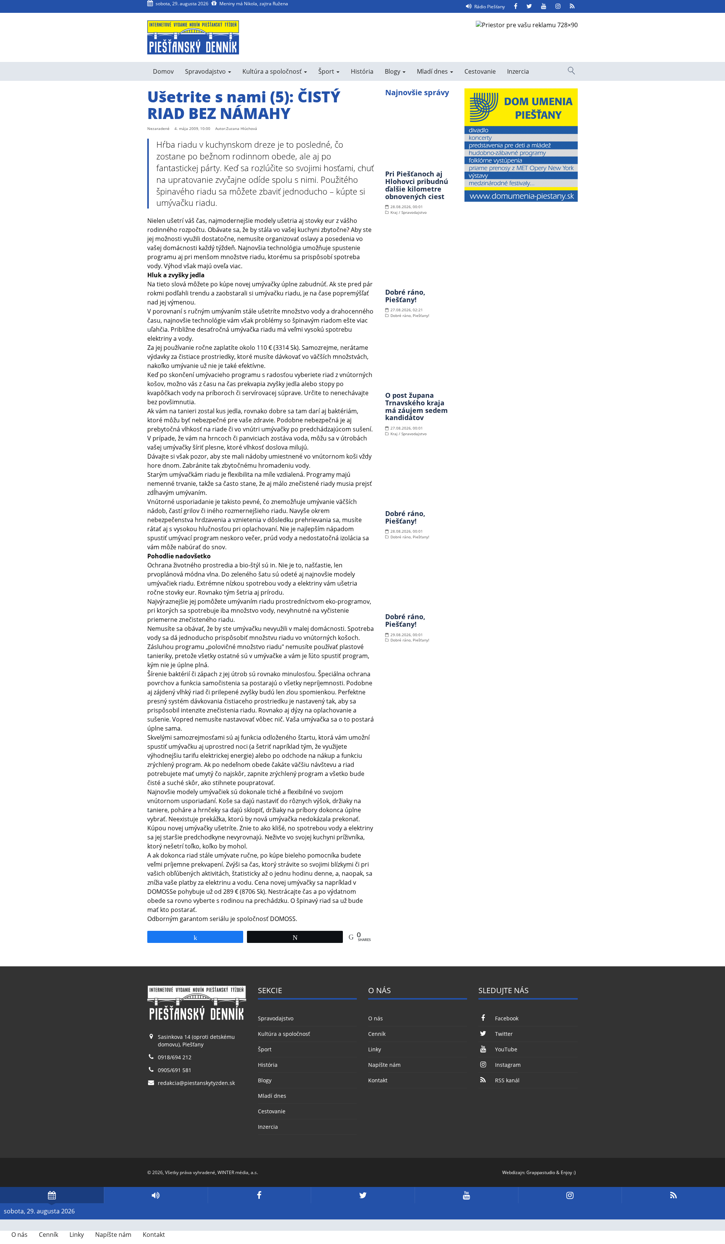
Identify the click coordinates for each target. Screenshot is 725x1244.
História (362, 71)
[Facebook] (515, 6)
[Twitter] (529, 6)
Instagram (507, 1064)
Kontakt (377, 1080)
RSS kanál (507, 1080)
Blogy (393, 71)
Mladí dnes (433, 71)
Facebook (506, 1018)
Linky (374, 1049)
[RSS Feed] (572, 6)
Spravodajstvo (206, 71)
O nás (375, 1018)
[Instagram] (558, 6)
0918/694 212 (174, 1057)
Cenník (377, 1033)
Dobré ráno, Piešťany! (405, 295)
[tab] (52, 1195)
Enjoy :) (568, 1172)
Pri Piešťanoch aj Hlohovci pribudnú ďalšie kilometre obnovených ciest (416, 185)
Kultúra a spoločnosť (272, 71)
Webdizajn (513, 1172)
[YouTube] (543, 6)
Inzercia (518, 71)
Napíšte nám (384, 1064)
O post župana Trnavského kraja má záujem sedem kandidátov (416, 406)
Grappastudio (540, 1172)
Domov (163, 71)
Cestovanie (480, 71)
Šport (327, 71)
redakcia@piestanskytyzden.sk (196, 1082)
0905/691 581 (174, 1070)
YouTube (506, 1049)
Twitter (503, 1033)
